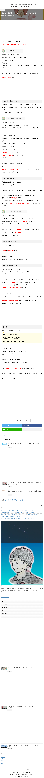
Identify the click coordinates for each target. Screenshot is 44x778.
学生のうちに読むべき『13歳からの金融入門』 (14, 499)
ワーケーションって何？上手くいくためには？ (14, 500)
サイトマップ (5, 613)
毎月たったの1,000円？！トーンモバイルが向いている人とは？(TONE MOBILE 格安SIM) (19, 514)
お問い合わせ (23, 769)
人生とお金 (5, 435)
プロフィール (5, 616)
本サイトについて (17, 769)
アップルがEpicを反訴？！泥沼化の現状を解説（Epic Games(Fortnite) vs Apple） (18, 518)
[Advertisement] (22, 32)
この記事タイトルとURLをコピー (22, 420)
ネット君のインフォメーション (22, 6)
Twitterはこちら (5, 597)
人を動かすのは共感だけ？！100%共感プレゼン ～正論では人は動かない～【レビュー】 (19, 512)
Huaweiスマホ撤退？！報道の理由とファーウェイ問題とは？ (13, 516)
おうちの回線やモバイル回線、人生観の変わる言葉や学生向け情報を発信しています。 (22, 774)
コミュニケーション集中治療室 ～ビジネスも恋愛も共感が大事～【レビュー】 (17, 510)
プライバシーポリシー (30, 769)
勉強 (3, 610)
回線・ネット (5, 604)
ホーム (3, 601)
